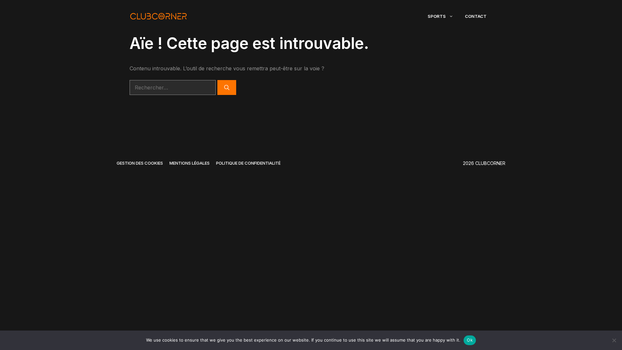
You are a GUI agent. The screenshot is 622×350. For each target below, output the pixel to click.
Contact (476, 16)
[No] (614, 340)
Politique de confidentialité (248, 163)
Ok (470, 340)
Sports (437, 16)
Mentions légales (189, 163)
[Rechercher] (226, 87)
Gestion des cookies (140, 163)
